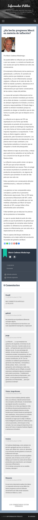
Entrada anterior (12, 274)
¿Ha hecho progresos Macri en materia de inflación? (19, 32)
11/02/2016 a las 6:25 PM (13, 480)
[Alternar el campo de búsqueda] (35, 21)
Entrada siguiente (12, 277)
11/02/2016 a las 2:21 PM (13, 297)
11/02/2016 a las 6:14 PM (13, 441)
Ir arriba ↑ (32, 516)
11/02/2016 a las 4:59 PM (13, 337)
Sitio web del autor (14, 257)
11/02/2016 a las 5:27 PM (13, 393)
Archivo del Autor (10, 257)
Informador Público (19, 5)
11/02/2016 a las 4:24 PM (13, 315)
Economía (10, 268)
